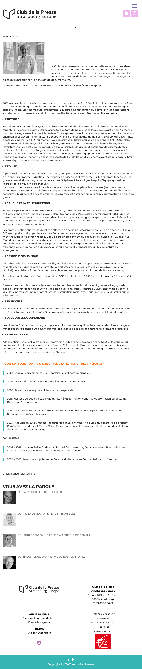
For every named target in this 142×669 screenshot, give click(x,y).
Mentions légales (104, 631)
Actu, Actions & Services (104, 623)
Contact (104, 627)
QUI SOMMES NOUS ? (104, 614)
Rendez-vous (104, 618)
